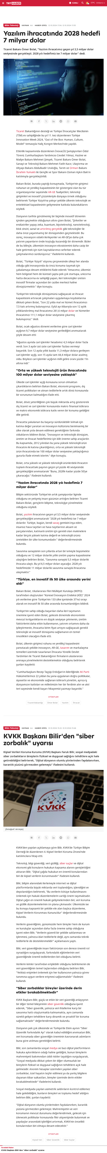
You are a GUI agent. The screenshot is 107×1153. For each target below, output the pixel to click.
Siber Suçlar (69, 1140)
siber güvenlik (55, 1004)
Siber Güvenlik (53, 1140)
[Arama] (82, 3)
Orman (74, 168)
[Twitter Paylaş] (46, 121)
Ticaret (20, 131)
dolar (71, 310)
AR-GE (51, 192)
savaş (56, 523)
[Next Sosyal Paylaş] (31, 121)
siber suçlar (66, 863)
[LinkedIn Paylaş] (53, 121)
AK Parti (84, 672)
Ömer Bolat (52, 702)
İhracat (76, 702)
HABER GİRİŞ (41, 25)
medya (53, 1048)
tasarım (64, 647)
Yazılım (65, 702)
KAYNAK (25, 25)
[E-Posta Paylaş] (75, 121)
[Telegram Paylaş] (60, 121)
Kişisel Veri (37, 1140)
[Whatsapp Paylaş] (68, 121)
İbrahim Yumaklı (25, 172)
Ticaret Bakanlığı (35, 702)
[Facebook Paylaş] (38, 121)
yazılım (28, 514)
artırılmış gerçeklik (51, 229)
